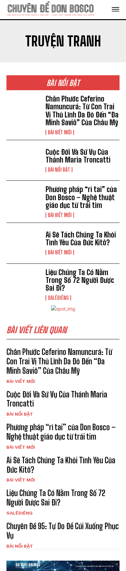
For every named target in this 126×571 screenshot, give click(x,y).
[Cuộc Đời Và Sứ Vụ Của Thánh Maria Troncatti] (23, 160)
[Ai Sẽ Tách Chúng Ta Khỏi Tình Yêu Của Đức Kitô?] (23, 243)
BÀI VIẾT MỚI (60, 132)
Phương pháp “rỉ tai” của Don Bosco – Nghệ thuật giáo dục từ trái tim (81, 197)
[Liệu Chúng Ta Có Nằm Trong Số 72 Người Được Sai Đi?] (23, 284)
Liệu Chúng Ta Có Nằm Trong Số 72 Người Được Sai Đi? (80, 280)
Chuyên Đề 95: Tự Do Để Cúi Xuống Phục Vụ (62, 530)
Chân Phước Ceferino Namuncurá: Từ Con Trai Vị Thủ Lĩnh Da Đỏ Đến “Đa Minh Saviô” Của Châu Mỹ (82, 110)
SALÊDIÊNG (58, 297)
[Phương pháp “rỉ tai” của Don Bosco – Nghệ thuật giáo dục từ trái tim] (23, 201)
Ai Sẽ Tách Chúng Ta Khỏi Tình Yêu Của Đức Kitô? (81, 238)
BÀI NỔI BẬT (59, 169)
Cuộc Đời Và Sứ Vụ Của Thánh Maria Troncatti (78, 156)
